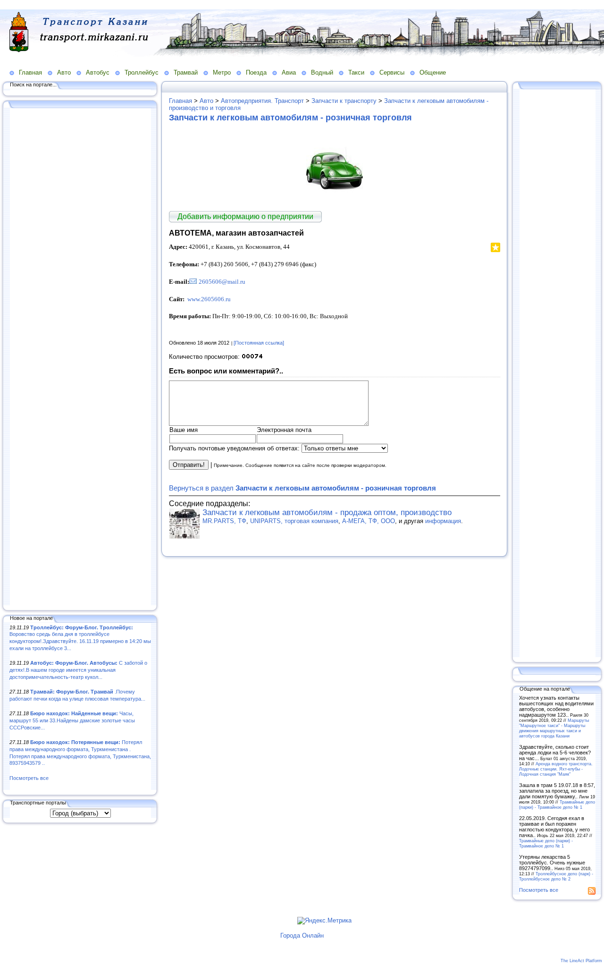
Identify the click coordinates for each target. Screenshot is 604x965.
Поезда (256, 72)
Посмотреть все (29, 778)
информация (443, 521)
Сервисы (391, 72)
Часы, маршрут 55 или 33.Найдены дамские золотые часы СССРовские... (72, 720)
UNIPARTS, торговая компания (294, 521)
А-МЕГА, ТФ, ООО (368, 521)
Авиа (289, 72)
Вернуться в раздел (302, 488)
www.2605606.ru (209, 299)
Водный (322, 72)
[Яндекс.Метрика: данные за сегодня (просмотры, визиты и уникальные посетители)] (324, 920)
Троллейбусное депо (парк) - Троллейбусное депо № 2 (556, 876)
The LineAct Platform (581, 960)
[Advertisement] (80, 357)
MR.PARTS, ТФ (224, 521)
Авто (64, 72)
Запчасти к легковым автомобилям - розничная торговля (290, 117)
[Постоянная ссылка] (259, 343)
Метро (222, 72)
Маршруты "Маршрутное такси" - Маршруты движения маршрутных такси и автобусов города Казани (554, 728)
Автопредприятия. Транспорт (262, 100)
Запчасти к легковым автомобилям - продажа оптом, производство (327, 512)
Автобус (97, 72)
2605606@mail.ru (222, 281)
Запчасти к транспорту (344, 100)
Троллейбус (142, 72)
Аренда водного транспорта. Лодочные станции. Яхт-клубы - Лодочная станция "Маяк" (556, 769)
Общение (432, 72)
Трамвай (186, 72)
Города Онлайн (302, 935)
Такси (356, 72)
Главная (30, 72)
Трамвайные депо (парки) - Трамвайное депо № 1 (557, 804)
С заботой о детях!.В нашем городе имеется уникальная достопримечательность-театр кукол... (78, 669)
